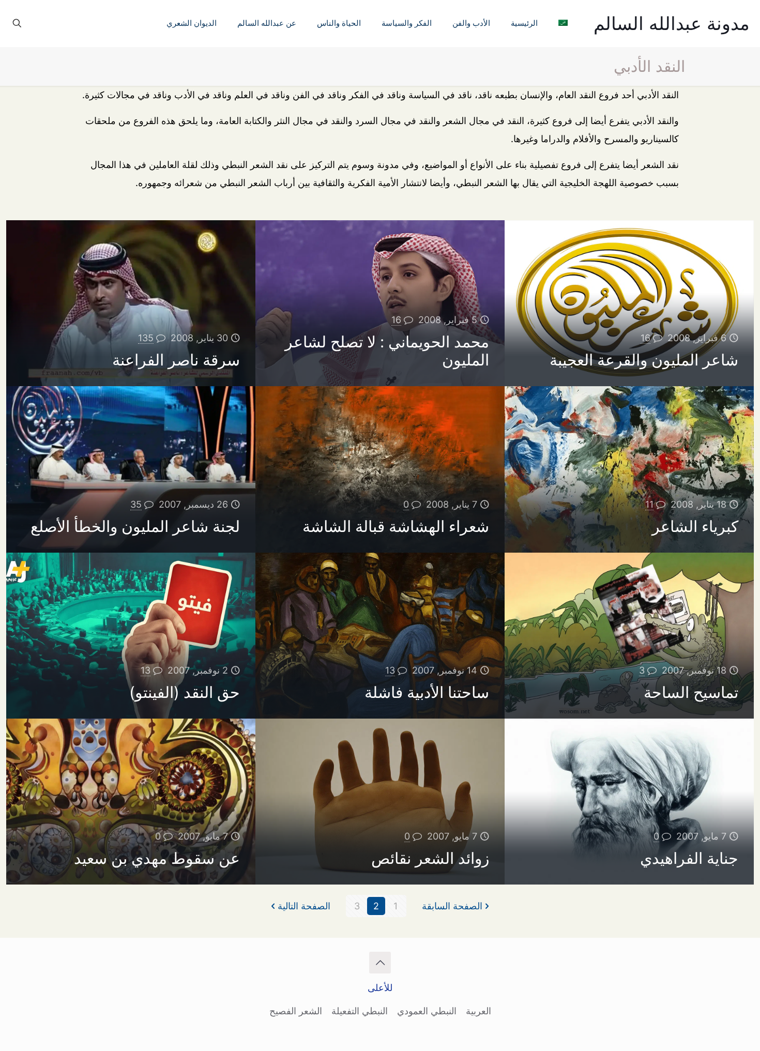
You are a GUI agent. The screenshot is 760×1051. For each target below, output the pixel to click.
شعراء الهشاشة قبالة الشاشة (395, 526)
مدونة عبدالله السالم (672, 23)
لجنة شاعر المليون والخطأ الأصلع (135, 526)
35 (136, 504)
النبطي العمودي (427, 1011)
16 (645, 337)
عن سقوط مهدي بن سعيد (157, 858)
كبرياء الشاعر (695, 526)
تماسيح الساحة (691, 692)
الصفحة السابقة (452, 906)
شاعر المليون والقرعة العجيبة (644, 360)
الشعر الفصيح (295, 1011)
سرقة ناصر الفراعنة (176, 360)
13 (390, 670)
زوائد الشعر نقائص (430, 858)
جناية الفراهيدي (689, 858)
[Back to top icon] (380, 962)
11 (649, 504)
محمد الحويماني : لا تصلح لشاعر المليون (387, 350)
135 (146, 337)
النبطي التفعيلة (359, 1011)
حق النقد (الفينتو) (184, 692)
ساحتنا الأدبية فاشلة (426, 692)
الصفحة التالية (304, 906)
